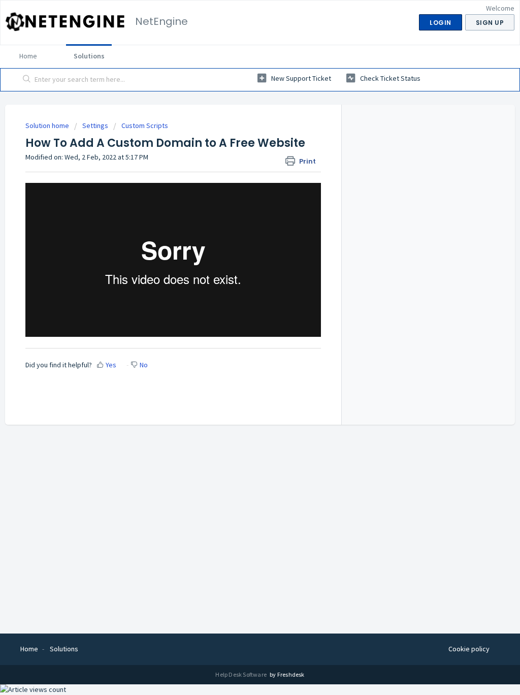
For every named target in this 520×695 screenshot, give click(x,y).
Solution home (48, 125)
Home (28, 55)
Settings (95, 125)
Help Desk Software (241, 674)
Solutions (89, 55)
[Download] (241, 216)
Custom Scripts (144, 125)
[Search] (27, 80)
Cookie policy (469, 648)
